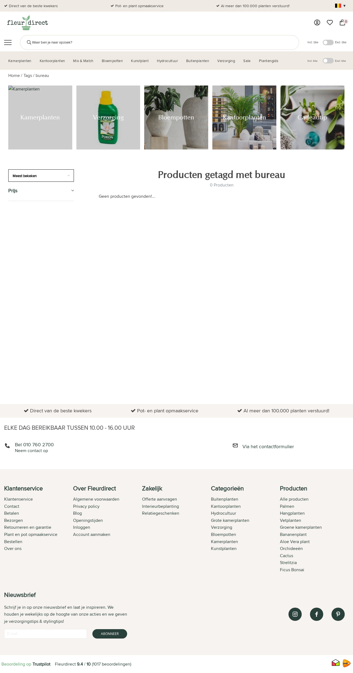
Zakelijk (17, 312)
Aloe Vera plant (295, 541)
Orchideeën (291, 548)
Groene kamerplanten (301, 527)
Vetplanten (290, 520)
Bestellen (13, 541)
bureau (42, 75)
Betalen (11, 513)
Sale (13, 324)
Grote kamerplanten (230, 520)
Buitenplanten (25, 362)
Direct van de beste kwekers (33, 6)
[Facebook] (316, 614)
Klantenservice (18, 499)
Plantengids (22, 287)
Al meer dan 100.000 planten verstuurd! (255, 6)
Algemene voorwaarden (96, 499)
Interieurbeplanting (160, 506)
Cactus (286, 555)
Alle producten (294, 499)
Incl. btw (312, 42)
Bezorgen (13, 520)
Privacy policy (86, 506)
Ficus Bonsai (292, 570)
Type (13, 337)
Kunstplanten (24, 299)
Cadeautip (20, 261)
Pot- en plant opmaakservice (139, 6)
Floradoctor (24, 375)
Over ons (13, 548)
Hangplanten (292, 513)
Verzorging (21, 224)
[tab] (38, 529)
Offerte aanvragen (159, 499)
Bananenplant (293, 534)
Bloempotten (23, 236)
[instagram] (295, 614)
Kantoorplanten (28, 249)
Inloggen (81, 527)
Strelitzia (288, 562)
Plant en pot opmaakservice (30, 534)
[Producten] (317, 22)
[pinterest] (338, 614)
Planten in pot (25, 387)
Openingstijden (88, 520)
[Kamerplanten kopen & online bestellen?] (27, 22)
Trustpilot (41, 664)
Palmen (287, 506)
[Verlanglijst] (329, 22)
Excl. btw (340, 42)
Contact (11, 506)
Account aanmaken (91, 534)
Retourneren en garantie (27, 527)
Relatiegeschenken (160, 513)
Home (14, 75)
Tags (27, 75)
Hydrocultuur (25, 274)
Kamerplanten (25, 211)
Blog (77, 513)
